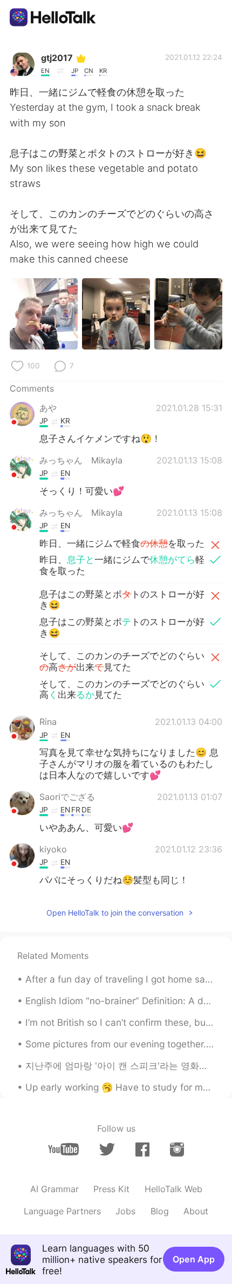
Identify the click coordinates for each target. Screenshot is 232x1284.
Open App (194, 1259)
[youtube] (63, 1149)
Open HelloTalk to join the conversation (114, 912)
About (195, 1211)
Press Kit (111, 1189)
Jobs (125, 1211)
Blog (160, 1211)
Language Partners (62, 1211)
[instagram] (177, 1149)
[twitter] (107, 1149)
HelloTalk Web (173, 1189)
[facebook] (142, 1149)
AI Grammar (54, 1189)
